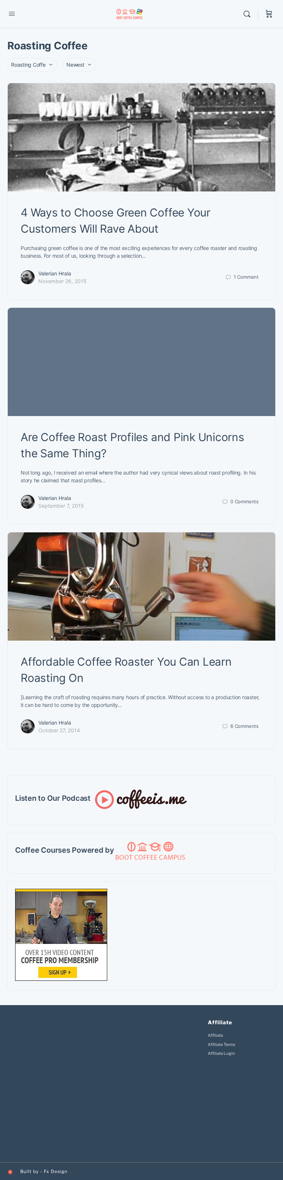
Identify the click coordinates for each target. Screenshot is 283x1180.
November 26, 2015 (62, 281)
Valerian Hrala (54, 273)
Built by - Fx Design (43, 1171)
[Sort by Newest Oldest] (79, 65)
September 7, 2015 (61, 506)
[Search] (248, 14)
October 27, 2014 (59, 730)
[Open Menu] (11, 13)
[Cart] (269, 14)
